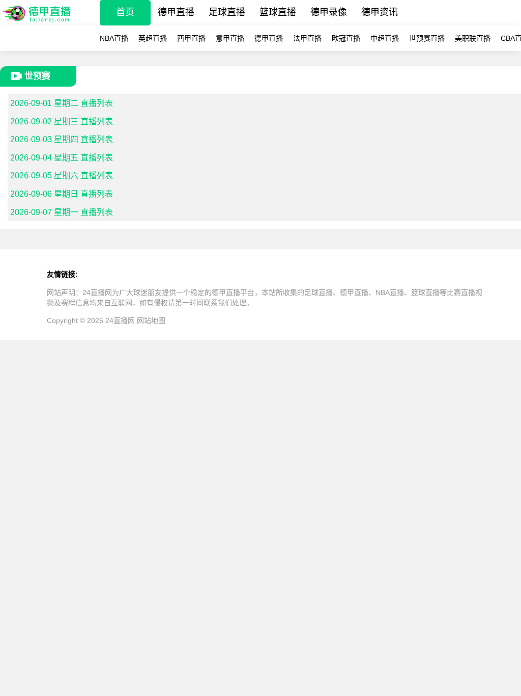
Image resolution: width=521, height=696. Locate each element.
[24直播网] (37, 22)
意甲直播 (230, 38)
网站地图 (151, 320)
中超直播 (384, 38)
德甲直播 (176, 12)
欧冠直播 (346, 38)
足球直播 (227, 12)
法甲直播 (307, 38)
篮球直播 (277, 12)
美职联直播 (472, 38)
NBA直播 (114, 38)
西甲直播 (191, 38)
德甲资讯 (379, 12)
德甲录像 (328, 12)
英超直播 (152, 38)
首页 (125, 12)
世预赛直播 (427, 38)
